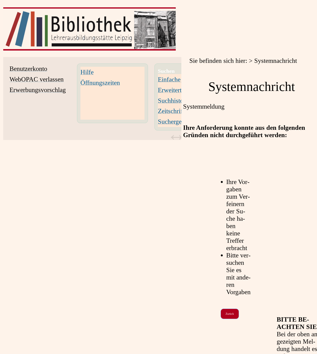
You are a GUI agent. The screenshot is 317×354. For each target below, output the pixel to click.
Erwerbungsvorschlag (37, 89)
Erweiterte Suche (180, 90)
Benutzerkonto (28, 68)
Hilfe (87, 72)
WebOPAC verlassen (36, 79)
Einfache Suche (178, 79)
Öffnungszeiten (100, 82)
